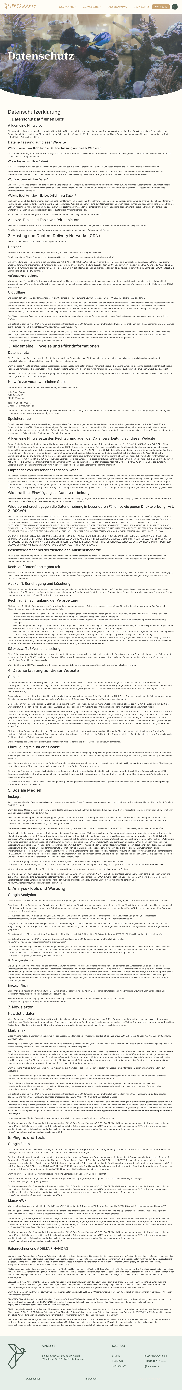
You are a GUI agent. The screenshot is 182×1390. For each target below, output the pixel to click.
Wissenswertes (117, 7)
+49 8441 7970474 (155, 1361)
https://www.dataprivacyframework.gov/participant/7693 (35, 1132)
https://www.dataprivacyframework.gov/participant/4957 (35, 1241)
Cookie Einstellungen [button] (149, 1378)
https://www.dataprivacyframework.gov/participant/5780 (35, 955)
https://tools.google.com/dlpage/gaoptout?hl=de (42, 994)
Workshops (160, 7)
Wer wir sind (91, 7)
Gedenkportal (141, 7)
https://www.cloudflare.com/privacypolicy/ (56, 327)
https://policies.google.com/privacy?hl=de (28, 1181)
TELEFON (117, 1360)
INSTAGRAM (119, 1366)
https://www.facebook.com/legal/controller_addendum (134, 845)
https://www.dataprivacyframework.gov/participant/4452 (35, 883)
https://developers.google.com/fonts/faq (80, 1178)
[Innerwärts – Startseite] (20, 6)
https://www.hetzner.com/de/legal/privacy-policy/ (90, 257)
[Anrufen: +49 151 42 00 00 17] (175, 7)
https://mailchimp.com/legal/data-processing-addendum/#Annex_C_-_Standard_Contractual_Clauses (70, 1097)
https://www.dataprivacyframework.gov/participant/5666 (35, 340)
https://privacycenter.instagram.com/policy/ (87, 864)
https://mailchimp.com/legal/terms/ (97, 1118)
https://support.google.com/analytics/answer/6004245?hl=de (37, 1001)
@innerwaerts (151, 1366)
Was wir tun (66, 7)
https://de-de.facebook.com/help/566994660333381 (138, 864)
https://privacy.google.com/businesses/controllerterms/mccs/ (37, 942)
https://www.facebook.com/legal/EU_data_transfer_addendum (37, 864)
